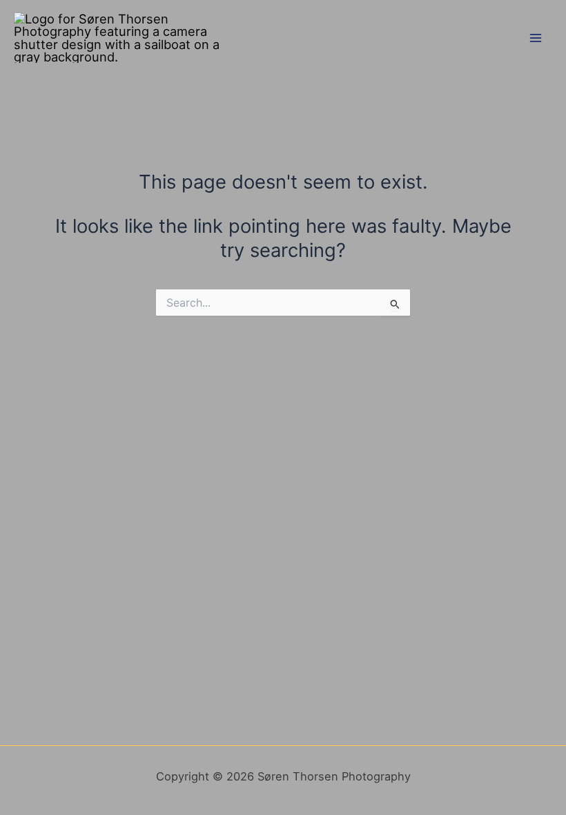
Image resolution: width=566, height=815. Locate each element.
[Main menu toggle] (536, 37)
